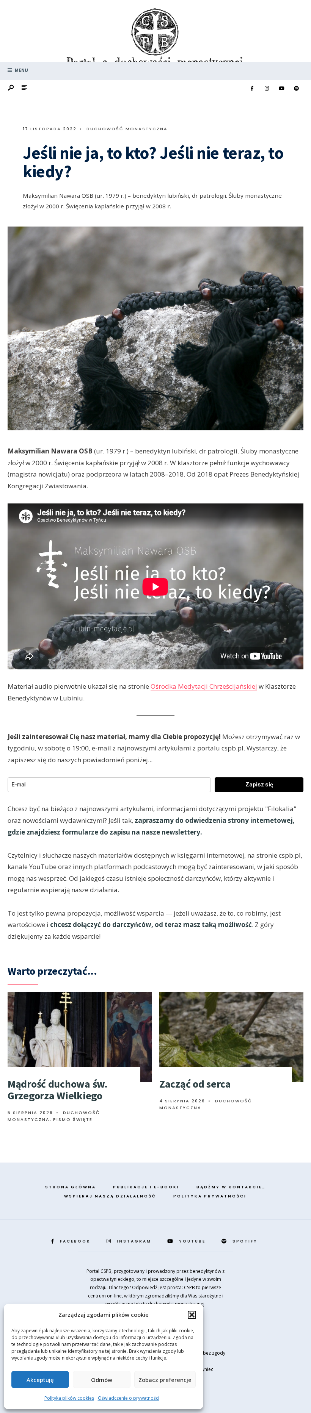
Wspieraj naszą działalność (110, 1196)
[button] (192, 1315)
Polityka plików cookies (69, 1398)
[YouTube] (281, 89)
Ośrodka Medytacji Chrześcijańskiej (204, 686)
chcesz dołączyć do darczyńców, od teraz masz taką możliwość (151, 924)
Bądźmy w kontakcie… (231, 1187)
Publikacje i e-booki (146, 1187)
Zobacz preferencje (165, 1379)
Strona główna (70, 1187)
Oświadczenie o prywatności (128, 1398)
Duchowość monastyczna (127, 129)
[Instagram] (267, 89)
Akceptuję (40, 1379)
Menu (21, 70)
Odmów (101, 1379)
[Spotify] (296, 89)
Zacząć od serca (195, 1084)
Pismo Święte (73, 1119)
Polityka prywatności (210, 1196)
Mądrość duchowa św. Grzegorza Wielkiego (58, 1089)
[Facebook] (252, 89)
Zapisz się (259, 784)
